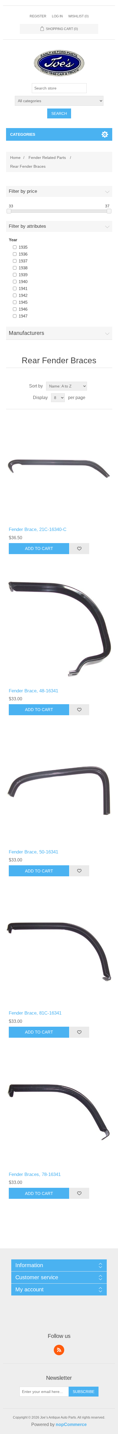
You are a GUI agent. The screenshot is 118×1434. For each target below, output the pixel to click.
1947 (23, 316)
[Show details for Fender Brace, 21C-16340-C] (59, 468)
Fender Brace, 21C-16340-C (37, 529)
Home (15, 157)
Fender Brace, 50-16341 (33, 852)
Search (59, 113)
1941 (23, 288)
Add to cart (39, 548)
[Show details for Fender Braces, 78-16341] (59, 1113)
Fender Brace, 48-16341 (33, 690)
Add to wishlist (79, 548)
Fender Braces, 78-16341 (35, 1174)
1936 (23, 254)
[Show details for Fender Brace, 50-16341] (59, 790)
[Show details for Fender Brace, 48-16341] (59, 629)
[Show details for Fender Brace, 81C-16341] (59, 951)
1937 (23, 261)
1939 (23, 274)
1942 (23, 295)
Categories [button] (22, 134)
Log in (57, 16)
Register (38, 16)
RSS (59, 1350)
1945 (23, 302)
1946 (23, 309)
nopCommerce (71, 1424)
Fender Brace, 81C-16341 (35, 1013)
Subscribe (83, 1391)
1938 (23, 267)
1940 (23, 281)
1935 (23, 247)
